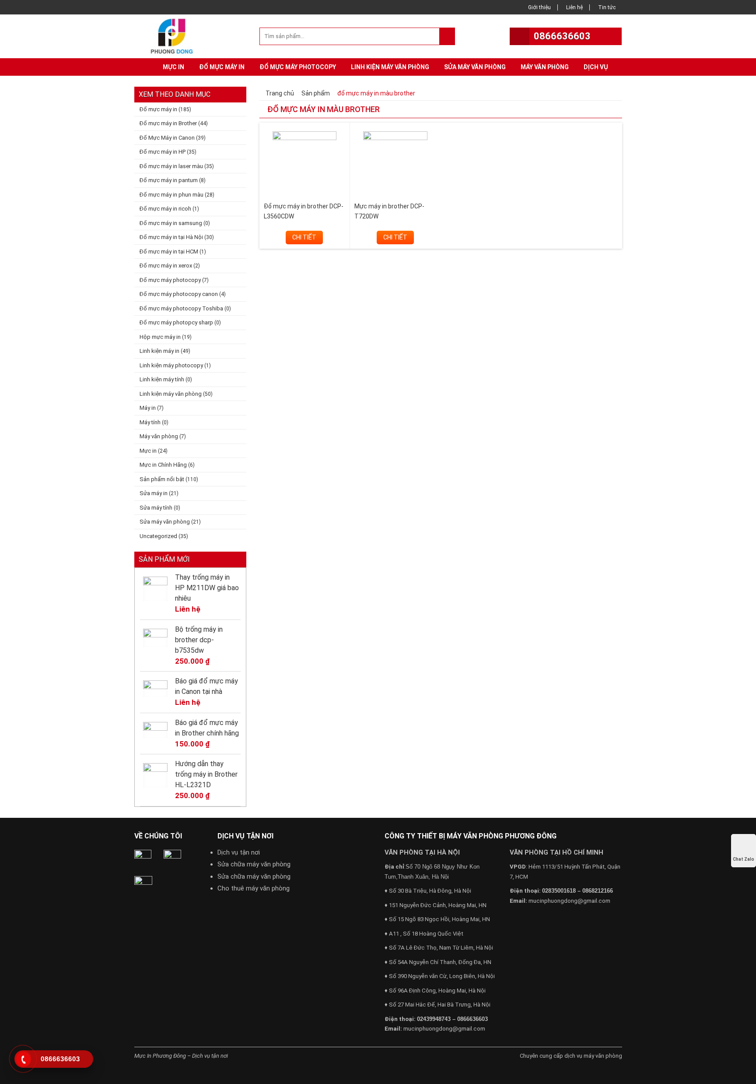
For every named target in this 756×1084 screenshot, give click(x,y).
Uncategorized (158, 536)
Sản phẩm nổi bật (162, 479)
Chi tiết (304, 237)
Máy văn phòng (545, 66)
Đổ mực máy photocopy (297, 66)
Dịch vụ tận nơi (238, 852)
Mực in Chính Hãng (163, 464)
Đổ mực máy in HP (163, 151)
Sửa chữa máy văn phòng (253, 864)
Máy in (148, 408)
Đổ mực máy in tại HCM (169, 251)
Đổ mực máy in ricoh (165, 208)
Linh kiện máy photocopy (171, 365)
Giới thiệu (539, 7)
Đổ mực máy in (222, 66)
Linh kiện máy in (159, 351)
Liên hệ (574, 7)
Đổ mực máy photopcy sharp (176, 322)
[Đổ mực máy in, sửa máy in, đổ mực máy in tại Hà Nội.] (174, 35)
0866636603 (562, 36)
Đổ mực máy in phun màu (171, 194)
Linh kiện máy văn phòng (390, 66)
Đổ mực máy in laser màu (171, 166)
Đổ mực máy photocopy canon (179, 294)
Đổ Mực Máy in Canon (167, 137)
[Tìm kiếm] (447, 36)
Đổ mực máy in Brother (168, 123)
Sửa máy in (154, 493)
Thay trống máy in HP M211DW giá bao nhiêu (207, 587)
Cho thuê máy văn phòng (253, 888)
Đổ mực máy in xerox (166, 265)
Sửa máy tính (156, 507)
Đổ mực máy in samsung (171, 223)
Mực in (173, 66)
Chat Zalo (743, 859)
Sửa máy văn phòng (475, 66)
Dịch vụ (596, 66)
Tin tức (607, 7)
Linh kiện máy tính (162, 379)
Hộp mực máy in (160, 337)
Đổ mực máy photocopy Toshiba (181, 308)
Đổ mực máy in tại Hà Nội (171, 237)
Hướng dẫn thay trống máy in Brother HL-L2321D (206, 774)
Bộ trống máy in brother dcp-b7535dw (199, 640)
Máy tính (150, 422)
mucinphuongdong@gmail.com (444, 1028)
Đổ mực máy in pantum (169, 180)
